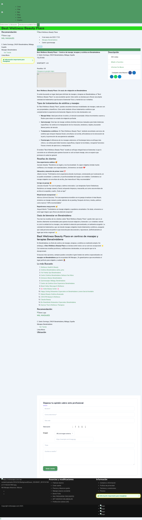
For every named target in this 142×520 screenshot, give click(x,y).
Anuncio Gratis (19, 1)
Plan (18, 9)
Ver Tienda (7, 52)
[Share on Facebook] (130, 72)
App (18, 12)
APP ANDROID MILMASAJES (63, 499)
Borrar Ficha (57, 494)
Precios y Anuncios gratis (61, 488)
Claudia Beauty (46, 300)
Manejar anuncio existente (61, 491)
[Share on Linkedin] (111, 76)
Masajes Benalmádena (49, 40)
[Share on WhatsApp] (115, 76)
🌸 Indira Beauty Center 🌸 (50, 289)
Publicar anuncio (58, 483)
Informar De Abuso (117, 67)
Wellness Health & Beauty (49, 267)
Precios (102, 491)
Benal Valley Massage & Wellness (52, 286)
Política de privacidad (107, 485)
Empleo (19, 20)
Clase (19, 17)
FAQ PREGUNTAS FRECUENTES (63, 496)
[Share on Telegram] (119, 76)
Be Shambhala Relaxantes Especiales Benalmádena (58, 302)
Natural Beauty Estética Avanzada (52, 294)
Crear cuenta (57, 485)
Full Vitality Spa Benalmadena (51, 273)
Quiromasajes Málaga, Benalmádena (53, 281)
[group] (17, 60)
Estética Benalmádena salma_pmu (52, 270)
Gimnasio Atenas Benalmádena (51, 278)
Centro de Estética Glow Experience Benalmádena (57, 283)
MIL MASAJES (7, 38)
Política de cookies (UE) (61, 502)
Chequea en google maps (45, 71)
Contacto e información (108, 483)
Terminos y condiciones (108, 488)
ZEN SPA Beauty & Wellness (50, 297)
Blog (18, 15)
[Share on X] (134, 72)
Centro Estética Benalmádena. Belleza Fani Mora (57, 275)
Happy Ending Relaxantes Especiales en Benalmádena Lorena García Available (67, 291)
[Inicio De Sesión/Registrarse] (13, 4)
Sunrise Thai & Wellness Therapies (52, 305)
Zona (19, 7)
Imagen (45, 433)
